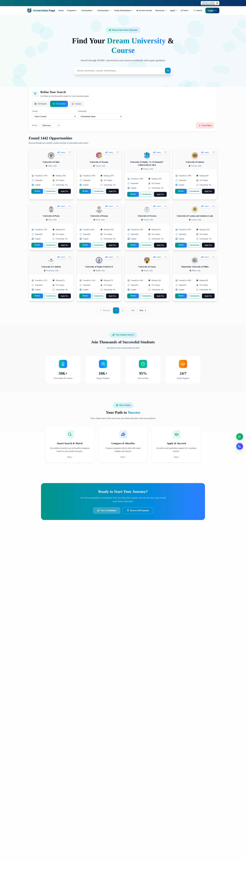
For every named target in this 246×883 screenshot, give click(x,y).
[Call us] (239, 446)
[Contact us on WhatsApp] (239, 436)
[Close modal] (160, 411)
